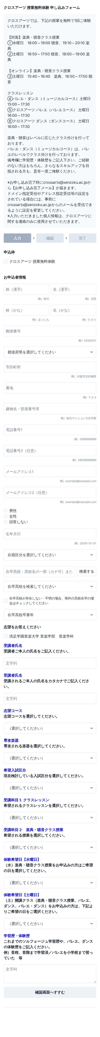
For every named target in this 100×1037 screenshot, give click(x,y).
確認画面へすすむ (50, 992)
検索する (86, 571)
